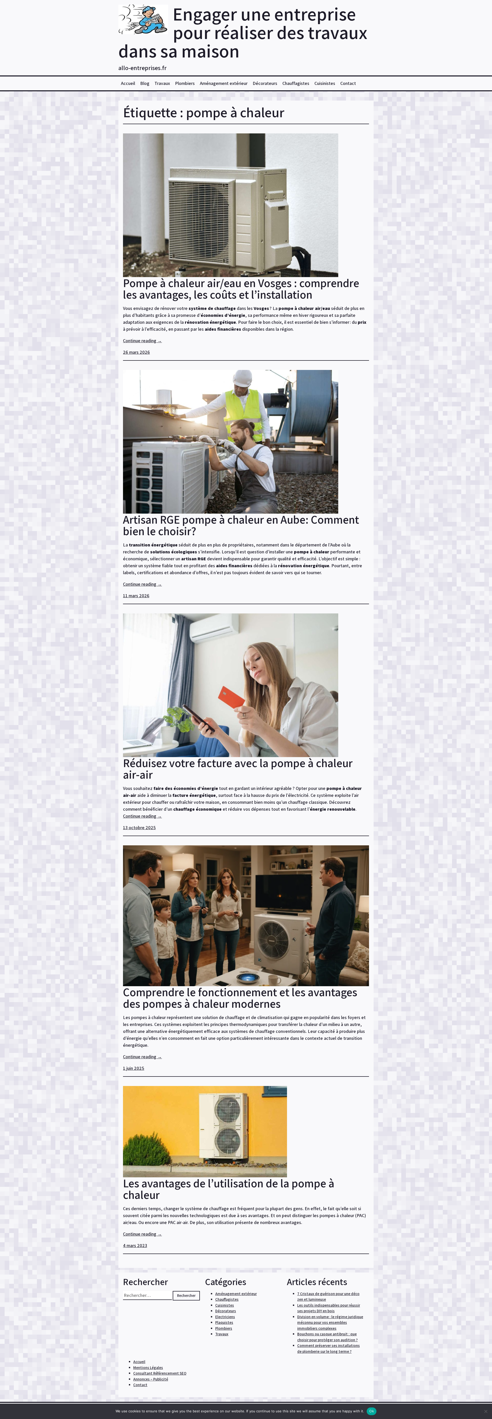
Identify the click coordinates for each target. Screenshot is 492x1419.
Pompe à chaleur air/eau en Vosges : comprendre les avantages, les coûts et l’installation (241, 288)
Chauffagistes (295, 83)
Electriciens (225, 1316)
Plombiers (185, 83)
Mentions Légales (148, 1367)
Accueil (128, 83)
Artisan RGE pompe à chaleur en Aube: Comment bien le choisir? (241, 525)
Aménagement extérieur (224, 83)
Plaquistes (224, 1322)
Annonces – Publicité (150, 1379)
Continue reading (142, 341)
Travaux (162, 83)
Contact (348, 83)
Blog (144, 83)
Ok (371, 1411)
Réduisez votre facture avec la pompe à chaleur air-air (238, 768)
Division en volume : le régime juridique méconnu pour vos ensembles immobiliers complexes (330, 1322)
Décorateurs (265, 83)
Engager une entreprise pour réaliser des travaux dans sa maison (242, 32)
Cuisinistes (324, 83)
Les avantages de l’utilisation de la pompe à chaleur (228, 1189)
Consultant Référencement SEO (159, 1373)
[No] (485, 1411)
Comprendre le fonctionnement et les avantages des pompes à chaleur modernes (240, 997)
